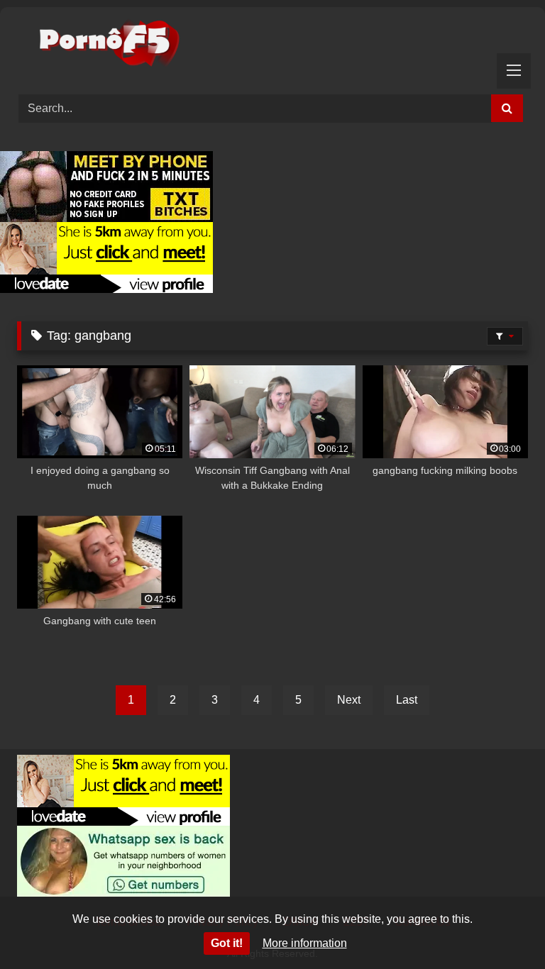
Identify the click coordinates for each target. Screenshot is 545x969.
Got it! (227, 943)
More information (305, 943)
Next (348, 700)
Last (406, 700)
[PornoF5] (272, 45)
